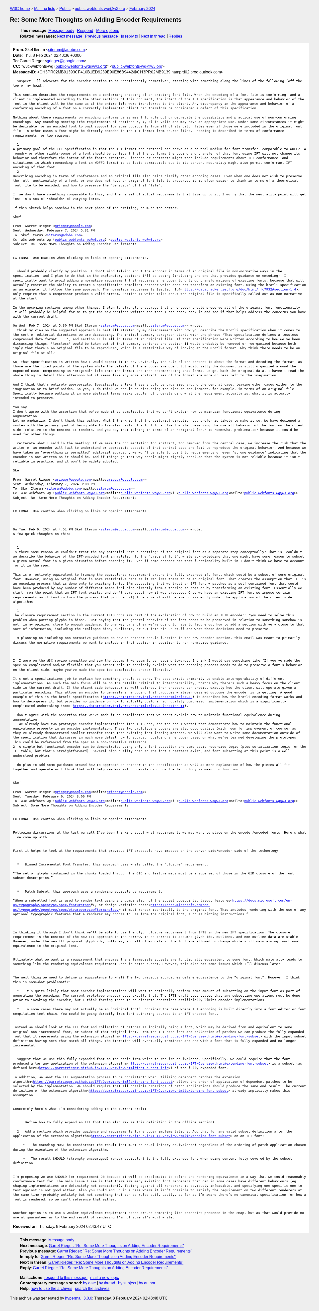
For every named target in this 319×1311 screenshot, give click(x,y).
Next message (69, 36)
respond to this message (65, 1277)
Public (65, 8)
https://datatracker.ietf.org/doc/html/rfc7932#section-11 (128, 706)
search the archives (92, 1288)
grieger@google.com (65, 61)
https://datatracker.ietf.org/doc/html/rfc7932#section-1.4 (239, 289)
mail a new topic (104, 1277)
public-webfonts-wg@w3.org (100, 8)
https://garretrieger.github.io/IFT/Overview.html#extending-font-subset (190, 1036)
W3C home (20, 8)
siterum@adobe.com (66, 50)
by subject (127, 1283)
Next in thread (153, 36)
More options (107, 30)
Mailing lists (44, 8)
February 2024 (142, 8)
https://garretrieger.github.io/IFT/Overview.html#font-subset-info (103, 1068)
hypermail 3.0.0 (78, 1298)
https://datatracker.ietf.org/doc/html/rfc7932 (147, 697)
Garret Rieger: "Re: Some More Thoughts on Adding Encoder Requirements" (116, 1246)
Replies (175, 36)
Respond (85, 30)
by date (89, 1283)
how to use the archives (51, 1288)
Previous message (101, 36)
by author (147, 1283)
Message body (61, 30)
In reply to (129, 36)
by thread (107, 1283)
